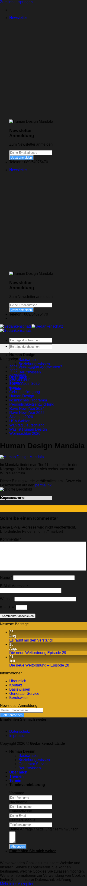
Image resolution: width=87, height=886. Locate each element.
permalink (43, 485)
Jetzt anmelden (21, 157)
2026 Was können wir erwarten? (35, 367)
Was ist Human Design (28, 429)
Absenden (18, 846)
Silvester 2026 (21, 417)
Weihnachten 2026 (24, 433)
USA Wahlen (19, 421)
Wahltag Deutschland (27, 425)
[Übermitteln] (11, 352)
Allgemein (17, 375)
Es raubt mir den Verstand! (31, 640)
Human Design (21, 396)
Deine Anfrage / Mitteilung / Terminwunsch (43, 829)
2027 (13, 371)
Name (6, 577)
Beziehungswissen (34, 364)
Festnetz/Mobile (22, 820)
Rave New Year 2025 (27, 413)
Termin (15, 781)
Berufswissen (30, 372)
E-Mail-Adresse (14, 586)
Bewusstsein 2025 (24, 383)
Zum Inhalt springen (16, 2)
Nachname (18, 802)
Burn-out (16, 388)
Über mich (17, 681)
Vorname (16, 793)
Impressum (18, 736)
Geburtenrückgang (24, 392)
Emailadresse (20, 811)
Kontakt (15, 685)
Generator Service (24, 693)
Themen (16, 776)
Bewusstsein (19, 379)
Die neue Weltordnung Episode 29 (37, 653)
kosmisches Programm (28, 400)
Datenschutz (19, 731)
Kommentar (10, 539)
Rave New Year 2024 (27, 408)
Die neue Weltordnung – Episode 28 (39, 665)
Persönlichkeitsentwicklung (31, 404)
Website (6, 599)
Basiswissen (29, 360)
